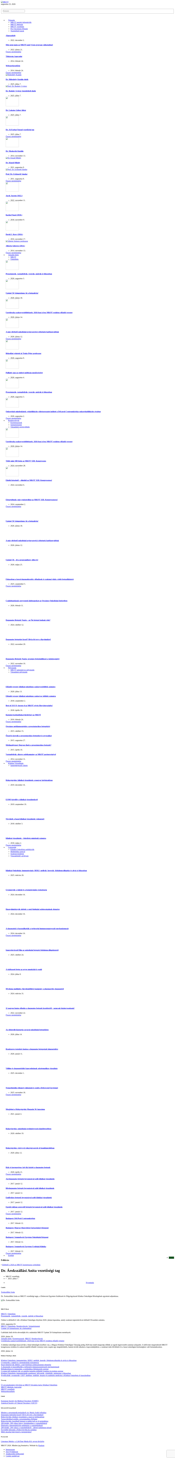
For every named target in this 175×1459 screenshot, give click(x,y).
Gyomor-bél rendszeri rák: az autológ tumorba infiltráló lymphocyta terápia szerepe (32, 1371)
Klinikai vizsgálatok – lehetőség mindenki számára (26, 838)
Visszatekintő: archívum (19, 856)
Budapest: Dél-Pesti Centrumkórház (20, 1218)
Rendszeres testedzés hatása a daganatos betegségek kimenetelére (32, 1049)
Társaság (11, 20)
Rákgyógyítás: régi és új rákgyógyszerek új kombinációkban (30, 1148)
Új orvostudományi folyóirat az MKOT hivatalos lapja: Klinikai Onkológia (29, 1385)
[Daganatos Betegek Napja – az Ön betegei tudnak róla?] (12, 615)
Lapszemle (12, 847)
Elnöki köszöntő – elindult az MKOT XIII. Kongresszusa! (29, 480)
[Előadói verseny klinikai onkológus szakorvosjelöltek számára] (12, 682)
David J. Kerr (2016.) (14, 234)
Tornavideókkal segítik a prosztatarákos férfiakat (19, 1419)
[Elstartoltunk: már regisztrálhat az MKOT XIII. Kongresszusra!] (12, 495)
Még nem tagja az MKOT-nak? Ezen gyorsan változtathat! (29, 45)
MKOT (13, 257)
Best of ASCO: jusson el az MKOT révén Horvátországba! (29, 706)
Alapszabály (11, 36)
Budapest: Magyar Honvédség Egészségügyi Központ (27, 1228)
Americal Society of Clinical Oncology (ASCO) (19, 1403)
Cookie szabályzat (12, 1456)
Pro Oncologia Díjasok (19, 29)
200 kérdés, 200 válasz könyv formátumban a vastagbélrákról (24, 1423)
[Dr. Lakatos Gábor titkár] (12, 106)
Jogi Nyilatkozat (12, 1452)
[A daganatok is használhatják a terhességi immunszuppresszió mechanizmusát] (12, 924)
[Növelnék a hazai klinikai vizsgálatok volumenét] (12, 814)
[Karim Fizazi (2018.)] (12, 210)
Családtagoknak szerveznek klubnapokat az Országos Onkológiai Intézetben (36, 601)
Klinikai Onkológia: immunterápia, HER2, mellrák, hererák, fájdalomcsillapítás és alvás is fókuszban (46, 871)
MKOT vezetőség (17, 27)
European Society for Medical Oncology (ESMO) (19, 1401)
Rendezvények (13, 420)
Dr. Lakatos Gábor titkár (16, 110)
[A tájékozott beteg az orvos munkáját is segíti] (12, 965)
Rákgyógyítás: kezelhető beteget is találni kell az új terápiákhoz (24, 1421)
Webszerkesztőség (13, 66)
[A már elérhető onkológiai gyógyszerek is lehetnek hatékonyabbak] (12, 327)
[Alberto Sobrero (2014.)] (17, 241)
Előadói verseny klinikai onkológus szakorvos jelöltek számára (31, 696)
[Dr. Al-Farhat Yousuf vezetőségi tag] (12, 125)
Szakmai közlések (17, 854)
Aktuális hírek (13, 255)
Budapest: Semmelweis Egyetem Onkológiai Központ (27, 1237)
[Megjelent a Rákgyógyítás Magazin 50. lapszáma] (12, 1105)
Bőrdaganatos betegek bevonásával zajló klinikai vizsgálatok (30, 1188)
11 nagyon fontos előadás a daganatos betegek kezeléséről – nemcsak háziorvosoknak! (40, 1008)
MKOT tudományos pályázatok (22, 670)
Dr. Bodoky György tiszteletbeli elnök (21, 91)
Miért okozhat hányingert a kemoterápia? (16, 1432)
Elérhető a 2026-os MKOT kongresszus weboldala (21, 1265)
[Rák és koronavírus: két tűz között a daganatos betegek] (12, 1163)
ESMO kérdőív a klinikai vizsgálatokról (22, 800)
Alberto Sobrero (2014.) (15, 246)
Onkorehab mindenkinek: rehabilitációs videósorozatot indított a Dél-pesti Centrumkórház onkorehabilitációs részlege (53, 412)
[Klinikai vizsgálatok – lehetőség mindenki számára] (12, 834)
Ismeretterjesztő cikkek (19, 765)
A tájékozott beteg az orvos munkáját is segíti (24, 969)
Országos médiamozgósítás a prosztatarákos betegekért (28, 726)
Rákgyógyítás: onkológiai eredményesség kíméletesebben (28, 1129)
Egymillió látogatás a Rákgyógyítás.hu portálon (19, 1430)
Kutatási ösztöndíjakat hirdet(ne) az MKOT (23, 715)
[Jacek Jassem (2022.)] (12, 191)
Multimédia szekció (17, 852)
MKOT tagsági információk (20, 22)
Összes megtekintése (13, 52)
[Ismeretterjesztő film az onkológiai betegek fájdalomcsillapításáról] (12, 945)
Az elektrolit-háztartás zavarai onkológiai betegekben (27, 1030)
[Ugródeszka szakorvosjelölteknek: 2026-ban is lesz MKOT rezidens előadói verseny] (12, 308)
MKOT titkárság (16, 24)
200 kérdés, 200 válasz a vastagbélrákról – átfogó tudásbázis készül (26, 1428)
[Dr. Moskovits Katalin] (12, 146)
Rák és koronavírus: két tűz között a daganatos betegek (28, 1167)
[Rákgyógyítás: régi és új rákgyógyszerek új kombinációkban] (12, 1143)
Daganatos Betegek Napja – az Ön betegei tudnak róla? (28, 620)
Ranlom (41, 1445)
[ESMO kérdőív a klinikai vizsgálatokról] (12, 795)
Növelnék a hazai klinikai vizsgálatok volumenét (25, 819)
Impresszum (10, 1450)
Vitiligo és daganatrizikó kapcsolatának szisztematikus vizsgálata (32, 1068)
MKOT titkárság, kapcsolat (11, 1387)
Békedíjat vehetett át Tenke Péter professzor (23, 353)
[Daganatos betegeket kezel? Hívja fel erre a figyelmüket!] (12, 635)
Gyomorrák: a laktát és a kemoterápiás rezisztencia (26, 890)
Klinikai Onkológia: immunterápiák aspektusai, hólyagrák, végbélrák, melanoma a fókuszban (36, 1373)
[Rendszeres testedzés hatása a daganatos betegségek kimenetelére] (12, 1044)
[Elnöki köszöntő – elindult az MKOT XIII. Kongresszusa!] (12, 476)
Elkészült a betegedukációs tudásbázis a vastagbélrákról (22, 1425)
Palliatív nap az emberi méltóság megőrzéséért (24, 373)
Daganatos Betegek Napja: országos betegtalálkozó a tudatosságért (32, 659)
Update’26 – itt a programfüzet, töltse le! (22, 560)
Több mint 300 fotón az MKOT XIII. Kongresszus (26, 461)
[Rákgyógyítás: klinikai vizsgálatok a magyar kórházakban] (12, 775)
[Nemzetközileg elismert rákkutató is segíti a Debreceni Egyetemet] (12, 1083)
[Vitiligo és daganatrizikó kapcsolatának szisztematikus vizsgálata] (12, 1064)
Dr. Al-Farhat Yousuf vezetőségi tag (20, 130)
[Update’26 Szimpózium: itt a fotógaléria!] (12, 288)
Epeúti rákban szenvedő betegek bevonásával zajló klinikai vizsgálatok (34, 1207)
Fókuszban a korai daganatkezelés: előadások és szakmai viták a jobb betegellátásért (40, 579)
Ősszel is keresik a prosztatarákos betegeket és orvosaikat (29, 736)
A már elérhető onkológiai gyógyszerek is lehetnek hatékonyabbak (32, 332)
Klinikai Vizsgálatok (15, 763)
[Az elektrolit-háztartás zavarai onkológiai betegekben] (12, 1025)
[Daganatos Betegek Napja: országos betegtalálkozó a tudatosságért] (12, 654)
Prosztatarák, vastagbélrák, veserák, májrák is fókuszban (29, 274)
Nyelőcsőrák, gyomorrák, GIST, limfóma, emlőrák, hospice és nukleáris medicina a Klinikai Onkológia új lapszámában (45, 1375)
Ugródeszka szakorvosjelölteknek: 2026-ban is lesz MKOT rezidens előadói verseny (39, 313)
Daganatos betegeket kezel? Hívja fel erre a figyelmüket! (28, 639)
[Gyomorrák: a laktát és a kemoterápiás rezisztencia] (12, 885)
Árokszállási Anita (8, 1292)
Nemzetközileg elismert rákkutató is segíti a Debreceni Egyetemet (32, 1088)
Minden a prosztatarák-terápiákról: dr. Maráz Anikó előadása (23, 1413)
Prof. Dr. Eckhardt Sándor (17, 174)
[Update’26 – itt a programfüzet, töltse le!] (12, 555)
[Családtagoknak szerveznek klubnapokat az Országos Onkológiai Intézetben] (12, 596)
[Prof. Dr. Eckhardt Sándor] (16, 169)
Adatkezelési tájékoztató (15, 1454)
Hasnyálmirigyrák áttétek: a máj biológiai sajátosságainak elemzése (33, 909)
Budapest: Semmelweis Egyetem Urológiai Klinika (26, 1247)
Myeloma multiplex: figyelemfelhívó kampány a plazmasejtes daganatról (35, 989)
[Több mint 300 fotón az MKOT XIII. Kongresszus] (12, 456)
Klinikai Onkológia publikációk (22, 849)
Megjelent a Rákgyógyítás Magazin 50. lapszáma (25, 1109)
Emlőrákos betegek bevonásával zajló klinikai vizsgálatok (29, 1198)
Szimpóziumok (16, 425)
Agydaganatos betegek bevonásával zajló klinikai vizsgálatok (30, 1179)
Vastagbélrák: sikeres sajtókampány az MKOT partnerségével (31, 754)
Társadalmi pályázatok (18, 672)
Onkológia (14, 259)
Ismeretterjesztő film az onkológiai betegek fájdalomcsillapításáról (32, 950)
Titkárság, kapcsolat (14, 56)
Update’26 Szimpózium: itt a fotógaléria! (22, 293)
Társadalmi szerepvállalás (20, 427)
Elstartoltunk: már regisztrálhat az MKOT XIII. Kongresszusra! (32, 500)
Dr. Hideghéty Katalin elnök (17, 79)
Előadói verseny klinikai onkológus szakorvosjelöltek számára (30, 687)
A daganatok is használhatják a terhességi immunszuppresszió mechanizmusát (37, 929)
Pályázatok (12, 668)
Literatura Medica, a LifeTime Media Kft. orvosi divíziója (22, 1441)
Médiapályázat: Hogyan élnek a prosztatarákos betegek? (28, 745)
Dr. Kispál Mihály (13, 163)
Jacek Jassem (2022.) (14, 196)
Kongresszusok (16, 423)
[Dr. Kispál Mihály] (13, 158)
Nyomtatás (90, 1283)
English (11, 1255)
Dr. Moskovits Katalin (14, 151)
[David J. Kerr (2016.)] (12, 230)
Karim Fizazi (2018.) (14, 215)
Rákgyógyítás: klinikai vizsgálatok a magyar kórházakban (29, 780)
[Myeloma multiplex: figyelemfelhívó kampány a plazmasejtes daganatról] (12, 984)
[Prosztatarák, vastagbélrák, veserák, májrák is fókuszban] (12, 269)
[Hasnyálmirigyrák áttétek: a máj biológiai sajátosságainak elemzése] (12, 905)
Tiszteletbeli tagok (17, 31)
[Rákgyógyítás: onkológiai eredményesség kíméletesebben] (12, 1124)
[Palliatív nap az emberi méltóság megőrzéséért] (12, 368)
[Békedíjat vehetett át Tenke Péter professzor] (12, 349)
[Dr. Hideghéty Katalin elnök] (13, 75)
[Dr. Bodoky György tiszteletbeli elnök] (16, 86)
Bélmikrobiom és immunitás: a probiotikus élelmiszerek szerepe (25, 1369)
